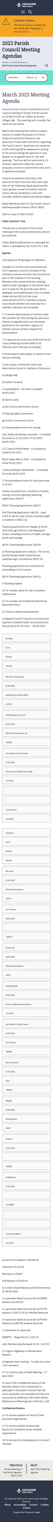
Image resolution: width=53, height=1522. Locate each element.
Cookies (45, 1504)
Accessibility (20, 1504)
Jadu (37, 1512)
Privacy (26, 1508)
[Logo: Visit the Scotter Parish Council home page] (26, 5)
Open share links (46, 65)
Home (5, 62)
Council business (18, 62)
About (7, 1504)
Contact (33, 1504)
